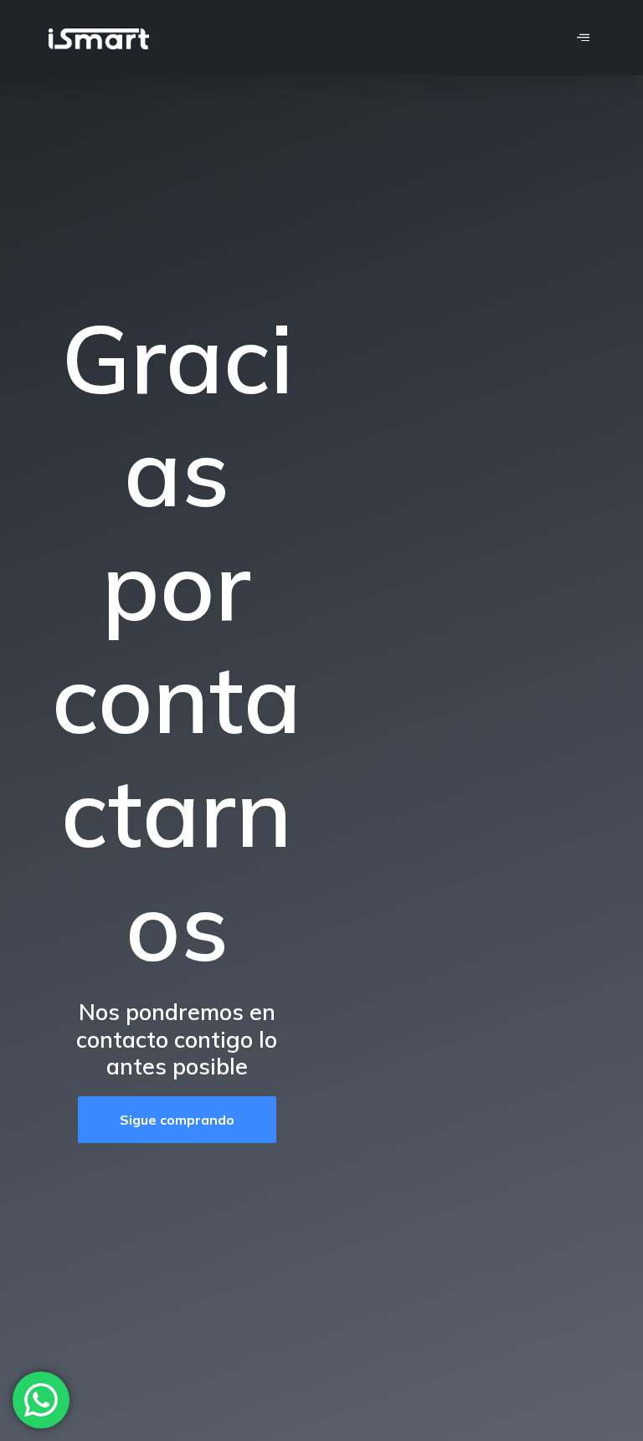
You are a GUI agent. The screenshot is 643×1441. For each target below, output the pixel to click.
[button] (177, 1119)
